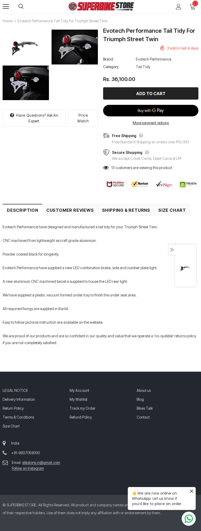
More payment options (151, 123)
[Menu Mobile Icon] (6, 6)
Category (111, 66)
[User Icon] (178, 6)
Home (7, 21)
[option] (25, 65)
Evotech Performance (153, 59)
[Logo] (101, 6)
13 (113, 167)
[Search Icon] (26, 6)
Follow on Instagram (28, 468)
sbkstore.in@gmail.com (41, 462)
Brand (108, 59)
